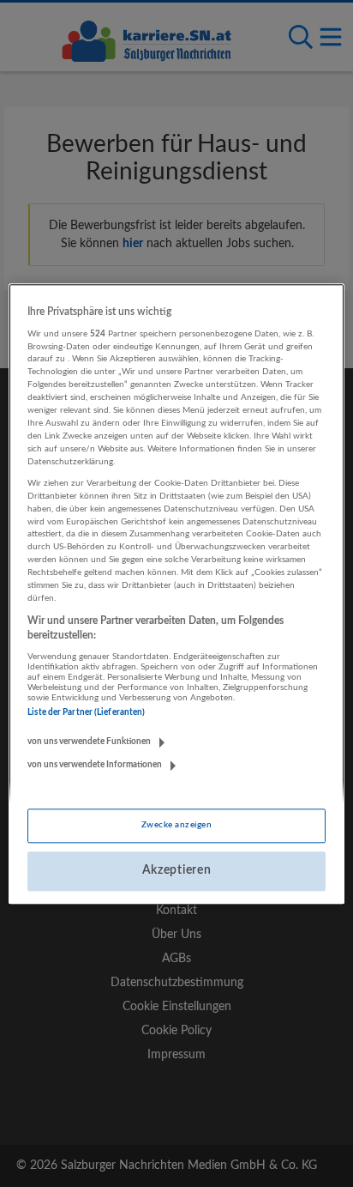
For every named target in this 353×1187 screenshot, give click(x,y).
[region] (176, 593)
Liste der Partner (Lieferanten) (86, 713)
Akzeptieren (177, 871)
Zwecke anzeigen (176, 825)
